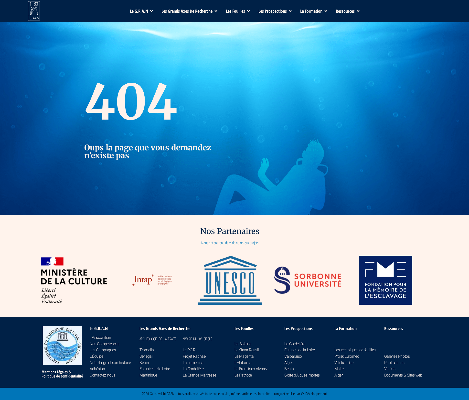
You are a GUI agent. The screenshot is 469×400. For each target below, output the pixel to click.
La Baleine (242, 344)
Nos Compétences (104, 344)
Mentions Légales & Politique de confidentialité (62, 374)
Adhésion (97, 369)
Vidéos (389, 369)
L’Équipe (96, 356)
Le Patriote (243, 375)
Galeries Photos (397, 356)
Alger (288, 362)
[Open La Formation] (326, 11)
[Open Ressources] (358, 11)
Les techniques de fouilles (355, 350)
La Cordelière (193, 369)
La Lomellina (193, 362)
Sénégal (145, 356)
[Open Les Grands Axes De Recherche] (216, 11)
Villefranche (343, 362)
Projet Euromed (346, 356)
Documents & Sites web (403, 375)
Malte (339, 369)
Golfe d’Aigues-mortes (302, 375)
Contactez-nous (102, 375)
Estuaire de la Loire (154, 369)
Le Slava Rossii (246, 350)
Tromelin (146, 350)
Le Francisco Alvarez (251, 369)
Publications (394, 362)
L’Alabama (243, 362)
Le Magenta (244, 356)
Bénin (144, 362)
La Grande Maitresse (199, 375)
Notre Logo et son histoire (110, 362)
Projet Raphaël (194, 356)
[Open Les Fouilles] (248, 11)
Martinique (148, 375)
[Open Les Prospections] (290, 11)
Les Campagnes (103, 350)
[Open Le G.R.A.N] (151, 11)
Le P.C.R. (189, 350)
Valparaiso (293, 356)
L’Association (100, 337)
